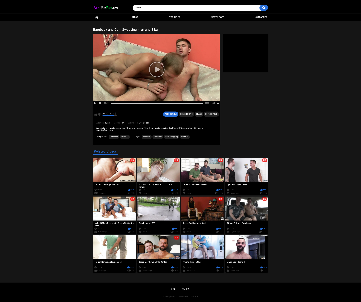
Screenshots (186, 114)
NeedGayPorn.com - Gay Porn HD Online (178, 296)
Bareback (114, 137)
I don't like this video (99, 114)
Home (96, 17)
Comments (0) (211, 114)
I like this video (95, 114)
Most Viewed (217, 17)
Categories (261, 17)
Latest (134, 17)
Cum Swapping (171, 137)
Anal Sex (146, 137)
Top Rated (174, 17)
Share (199, 114)
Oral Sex (124, 137)
